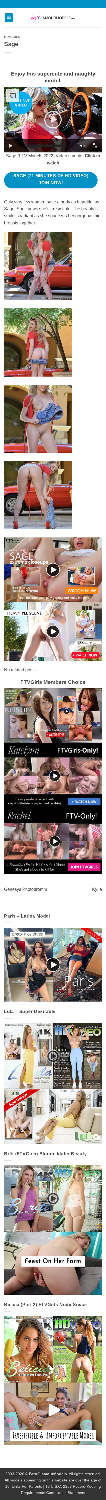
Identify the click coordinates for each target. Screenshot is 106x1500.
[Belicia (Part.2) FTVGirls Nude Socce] (53, 1380)
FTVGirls (12, 36)
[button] (9, 17)
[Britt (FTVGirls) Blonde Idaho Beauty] (53, 1229)
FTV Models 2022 (36, 156)
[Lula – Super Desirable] (53, 1083)
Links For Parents (27, 1486)
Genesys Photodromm (25, 889)
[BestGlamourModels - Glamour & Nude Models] (53, 17)
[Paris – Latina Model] (53, 964)
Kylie (97, 889)
